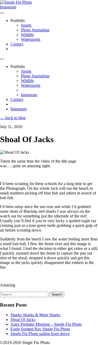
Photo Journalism (35, 30)
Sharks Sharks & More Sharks (35, 315)
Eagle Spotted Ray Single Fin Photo (40, 329)
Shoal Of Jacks (22, 319)
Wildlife (27, 34)
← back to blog (13, 118)
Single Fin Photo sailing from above (40, 333)
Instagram (8, 7)
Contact (16, 44)
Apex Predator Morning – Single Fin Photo (46, 324)
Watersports (30, 39)
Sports (26, 25)
